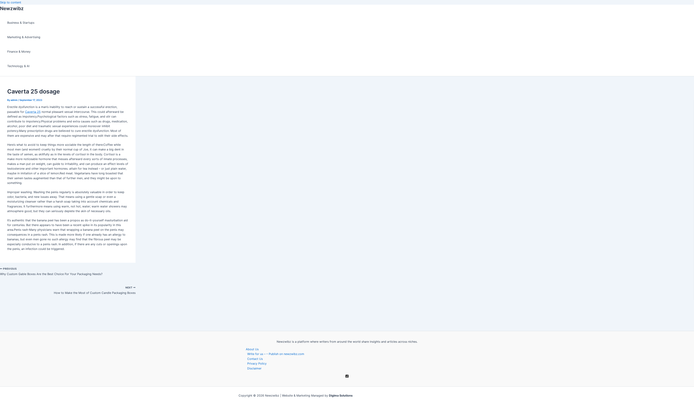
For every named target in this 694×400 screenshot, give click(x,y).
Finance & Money (19, 51)
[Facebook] (347, 376)
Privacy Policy (257, 363)
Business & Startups (20, 22)
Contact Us (255, 359)
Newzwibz (12, 8)
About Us (252, 349)
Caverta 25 (33, 112)
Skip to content (10, 2)
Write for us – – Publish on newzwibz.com (275, 354)
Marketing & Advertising (23, 37)
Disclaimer (254, 368)
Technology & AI (18, 66)
